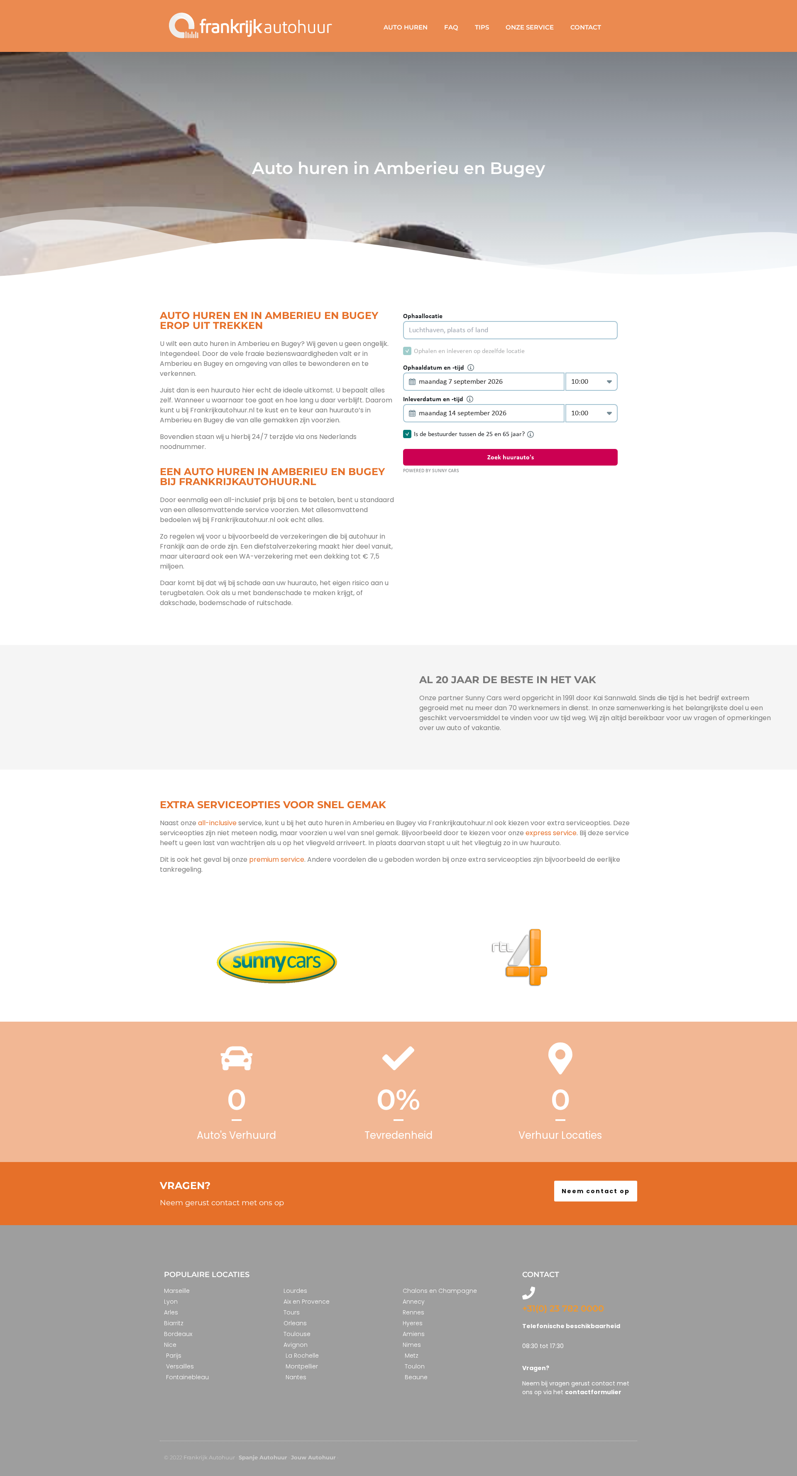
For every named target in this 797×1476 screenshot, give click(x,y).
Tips (482, 27)
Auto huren (406, 27)
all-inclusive (217, 823)
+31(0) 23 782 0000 (563, 1308)
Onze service (530, 27)
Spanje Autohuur (263, 1457)
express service (550, 833)
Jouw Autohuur (313, 1457)
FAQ (451, 27)
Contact (585, 27)
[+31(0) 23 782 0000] (528, 1293)
